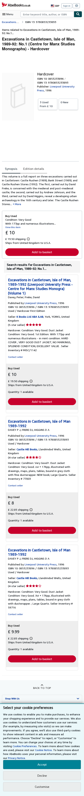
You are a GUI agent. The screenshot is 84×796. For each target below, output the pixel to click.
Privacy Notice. (17, 758)
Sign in (66, 5)
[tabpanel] (40, 190)
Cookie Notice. (43, 750)
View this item (13, 227)
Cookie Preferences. (25, 746)
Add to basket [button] (42, 252)
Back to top (42, 687)
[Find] (78, 14)
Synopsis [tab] (11, 169)
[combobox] (47, 14)
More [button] (18, 204)
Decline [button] (42, 775)
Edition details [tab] (33, 169)
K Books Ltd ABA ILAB (30, 316)
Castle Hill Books (27, 449)
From (46, 104)
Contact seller (15, 356)
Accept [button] (42, 764)
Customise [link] (42, 786)
